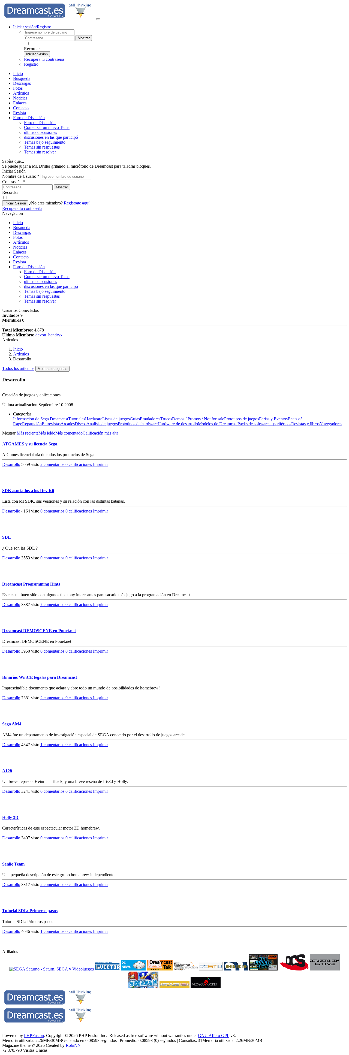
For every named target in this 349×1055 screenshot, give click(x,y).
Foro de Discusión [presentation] (29, 117)
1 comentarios (52, 744)
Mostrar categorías (52, 369)
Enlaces (19, 103)
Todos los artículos (18, 368)
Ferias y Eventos (273, 419)
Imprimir (100, 464)
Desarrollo (11, 464)
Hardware (93, 419)
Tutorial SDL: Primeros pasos (30, 910)
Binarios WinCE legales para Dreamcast (39, 677)
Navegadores (331, 423)
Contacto (21, 108)
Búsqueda (21, 78)
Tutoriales (76, 419)
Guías (135, 419)
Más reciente (27, 433)
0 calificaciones (79, 464)
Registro (31, 64)
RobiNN (73, 1045)
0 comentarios (52, 511)
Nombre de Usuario (21, 176)
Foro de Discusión (29, 266)
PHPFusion (34, 1035)
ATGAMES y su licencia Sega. (30, 444)
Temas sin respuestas (42, 147)
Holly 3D (10, 817)
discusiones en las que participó (51, 137)
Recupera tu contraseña (44, 59)
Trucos (166, 419)
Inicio (18, 73)
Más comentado (69, 433)
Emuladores (150, 419)
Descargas (22, 83)
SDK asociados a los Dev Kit (28, 490)
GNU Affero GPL (213, 1035)
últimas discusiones (40, 132)
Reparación (32, 423)
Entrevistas (51, 423)
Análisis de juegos (102, 423)
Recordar (32, 48)
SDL (6, 537)
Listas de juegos (116, 419)
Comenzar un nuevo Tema (47, 127)
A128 (7, 770)
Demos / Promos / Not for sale (198, 419)
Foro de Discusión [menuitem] (40, 122)
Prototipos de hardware (138, 423)
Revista (19, 112)
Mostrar (84, 38)
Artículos (21, 93)
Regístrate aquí (76, 203)
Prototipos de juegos (241, 419)
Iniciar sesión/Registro (32, 27)
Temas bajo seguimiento (44, 142)
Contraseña (13, 181)
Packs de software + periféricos (264, 423)
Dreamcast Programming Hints (31, 584)
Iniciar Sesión (37, 54)
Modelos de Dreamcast (217, 423)
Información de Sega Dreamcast (40, 419)
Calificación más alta (100, 433)
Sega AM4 (11, 724)
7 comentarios (52, 604)
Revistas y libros (305, 423)
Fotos (18, 88)
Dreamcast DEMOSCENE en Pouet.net (39, 630)
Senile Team (13, 864)
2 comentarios (52, 464)
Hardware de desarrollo (178, 423)
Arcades (68, 423)
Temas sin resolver (40, 152)
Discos (80, 423)
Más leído (46, 433)
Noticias (20, 98)
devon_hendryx (48, 335)
